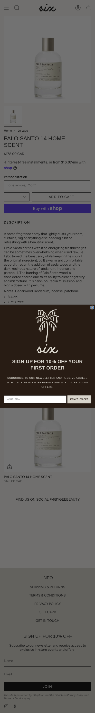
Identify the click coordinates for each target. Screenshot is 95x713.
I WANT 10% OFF (79, 399)
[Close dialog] (92, 307)
